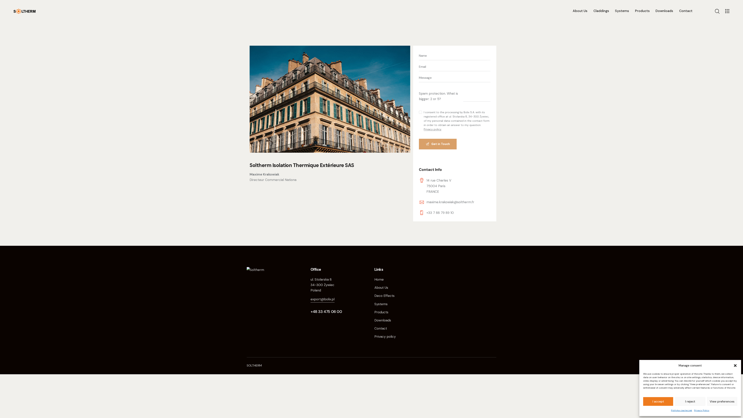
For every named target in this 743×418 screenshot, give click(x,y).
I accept (658, 401)
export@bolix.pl (323, 299)
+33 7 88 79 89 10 (440, 213)
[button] (735, 365)
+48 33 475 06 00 (326, 311)
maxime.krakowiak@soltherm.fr (450, 202)
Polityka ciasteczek (681, 410)
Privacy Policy (701, 410)
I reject (690, 401)
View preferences (722, 401)
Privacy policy (432, 129)
